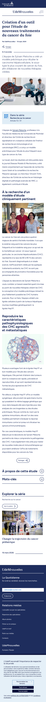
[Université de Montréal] (7, 4)
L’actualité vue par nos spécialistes (13, 610)
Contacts (5, 638)
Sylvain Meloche (19, 130)
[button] (41, 11)
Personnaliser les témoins (24, 682)
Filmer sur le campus (9, 624)
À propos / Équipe (8, 650)
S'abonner (7, 596)
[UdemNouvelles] (23, 11)
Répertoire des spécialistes (11, 615)
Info (42, 102)
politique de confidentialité (19, 696)
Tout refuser (23, 687)
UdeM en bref (6, 629)
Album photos (6, 619)
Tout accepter (23, 691)
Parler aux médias (8, 633)
